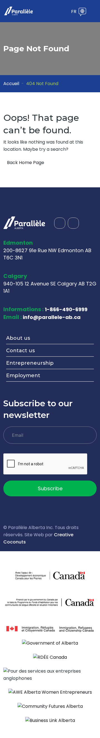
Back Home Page (25, 162)
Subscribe (50, 488)
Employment (23, 375)
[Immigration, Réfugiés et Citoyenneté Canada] (50, 628)
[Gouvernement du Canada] (67, 575)
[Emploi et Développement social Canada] (50, 602)
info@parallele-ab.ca (52, 317)
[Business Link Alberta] (50, 720)
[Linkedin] (73, 223)
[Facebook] (59, 223)
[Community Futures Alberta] (50, 706)
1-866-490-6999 (66, 309)
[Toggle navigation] (93, 11)
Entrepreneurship (30, 363)
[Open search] (56, 12)
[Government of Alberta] (50, 643)
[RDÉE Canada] (50, 657)
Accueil (11, 83)
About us (18, 338)
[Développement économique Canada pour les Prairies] (32, 575)
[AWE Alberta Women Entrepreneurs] (50, 692)
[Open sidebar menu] (64, 12)
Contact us (20, 351)
